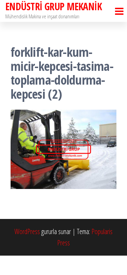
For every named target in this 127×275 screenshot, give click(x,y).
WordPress (27, 231)
